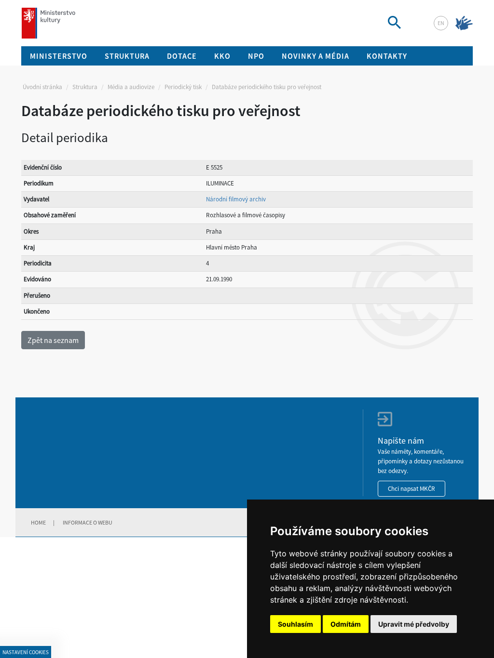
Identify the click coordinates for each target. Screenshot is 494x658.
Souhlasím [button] (295, 624)
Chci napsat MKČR (411, 489)
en (441, 22)
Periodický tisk (183, 87)
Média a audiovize (131, 87)
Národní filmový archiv (236, 199)
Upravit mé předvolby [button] (413, 624)
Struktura (84, 87)
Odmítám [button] (345, 624)
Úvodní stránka (42, 87)
